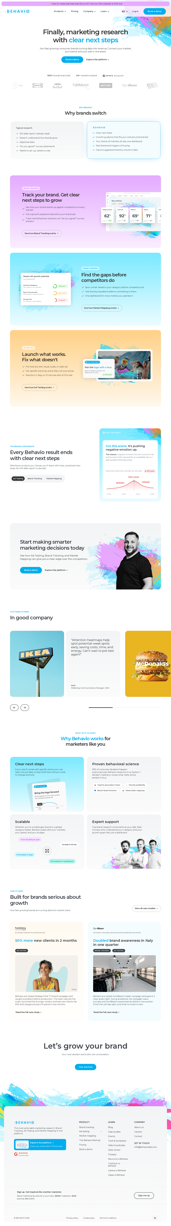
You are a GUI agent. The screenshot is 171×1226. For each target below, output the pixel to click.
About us (139, 1127)
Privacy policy (72, 1218)
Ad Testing (18, 478)
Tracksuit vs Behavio (114, 1164)
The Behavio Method (89, 1140)
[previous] (14, 707)
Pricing (82, 1145)
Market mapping (87, 1136)
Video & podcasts (116, 1145)
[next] (25, 707)
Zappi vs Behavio (116, 1175)
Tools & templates (117, 1141)
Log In (135, 11)
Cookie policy (89, 1218)
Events (111, 1136)
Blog (110, 1127)
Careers (138, 1132)
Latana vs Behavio (117, 1170)
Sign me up (144, 1195)
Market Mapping (54, 478)
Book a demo (155, 11)
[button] (60, 11)
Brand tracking (86, 1127)
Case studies (114, 1132)
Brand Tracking (35, 478)
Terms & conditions (108, 1218)
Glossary (112, 1154)
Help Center (114, 1150)
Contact (138, 1136)
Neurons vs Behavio (118, 1159)
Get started (85, 1067)
